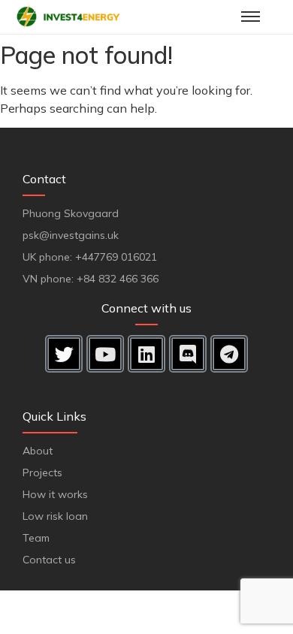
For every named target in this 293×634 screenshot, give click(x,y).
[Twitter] (64, 354)
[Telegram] (229, 354)
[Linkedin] (146, 354)
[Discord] (188, 354)
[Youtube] (105, 354)
